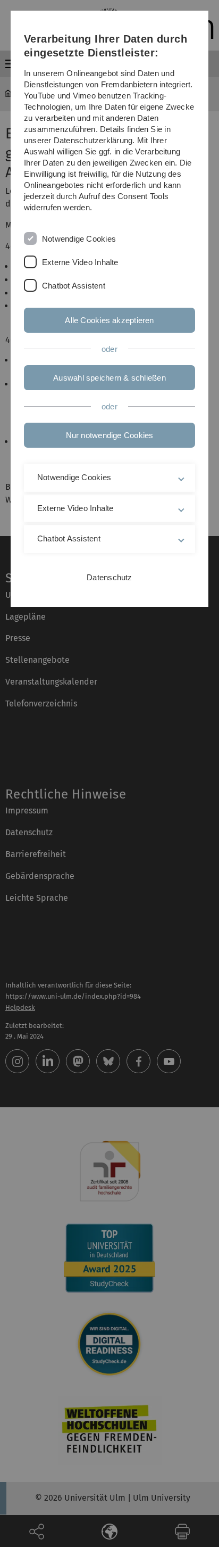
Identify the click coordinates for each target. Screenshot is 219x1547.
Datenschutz (109, 577)
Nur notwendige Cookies (110, 435)
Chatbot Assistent (73, 285)
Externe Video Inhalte (80, 262)
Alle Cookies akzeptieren (109, 320)
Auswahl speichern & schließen (109, 377)
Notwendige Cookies (79, 238)
